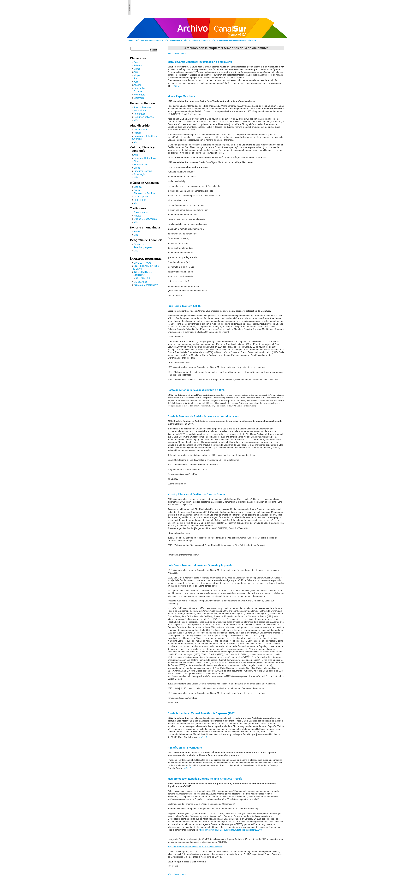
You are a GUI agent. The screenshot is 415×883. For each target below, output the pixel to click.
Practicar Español (143, 171)
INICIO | (131, 40)
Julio (136, 81)
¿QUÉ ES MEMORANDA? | (145, 40)
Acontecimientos (142, 107)
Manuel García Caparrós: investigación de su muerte (200, 62)
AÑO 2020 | (216, 40)
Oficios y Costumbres (145, 218)
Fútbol (137, 231)
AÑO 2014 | (160, 40)
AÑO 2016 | (179, 40)
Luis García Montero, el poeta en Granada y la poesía (200, 565)
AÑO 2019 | (207, 40)
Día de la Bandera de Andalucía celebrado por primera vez (203, 416)
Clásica (138, 186)
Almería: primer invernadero (185, 747)
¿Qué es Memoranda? (146, 284)
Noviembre (139, 94)
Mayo (137, 75)
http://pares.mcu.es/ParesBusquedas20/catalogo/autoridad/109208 (230, 830)
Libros (137, 167)
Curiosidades (141, 129)
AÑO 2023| (243, 40)
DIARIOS (140, 275)
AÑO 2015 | (169, 40)
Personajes (140, 113)
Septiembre (140, 88)
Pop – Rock (140, 199)
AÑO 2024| (252, 40)
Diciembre (139, 97)
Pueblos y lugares (143, 247)
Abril (135, 72)
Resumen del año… (144, 117)
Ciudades (139, 244)
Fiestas (137, 215)
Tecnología (139, 174)
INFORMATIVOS (143, 272)
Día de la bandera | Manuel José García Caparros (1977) (201, 713)
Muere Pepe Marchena (181, 96)
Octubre (138, 91)
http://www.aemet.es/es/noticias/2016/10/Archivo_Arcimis (195, 847)
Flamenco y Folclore (144, 193)
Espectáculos (141, 164)
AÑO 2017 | (188, 40)
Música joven (141, 196)
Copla (137, 190)
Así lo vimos (140, 110)
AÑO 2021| (225, 40)
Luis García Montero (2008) (184, 306)
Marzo (137, 68)
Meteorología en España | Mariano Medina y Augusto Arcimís (205, 778)
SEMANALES (142, 278)
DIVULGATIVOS (142, 262)
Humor (137, 132)
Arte (135, 154)
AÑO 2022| (234, 40)
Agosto (137, 84)
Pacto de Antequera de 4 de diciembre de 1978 (196, 390)
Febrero (138, 65)
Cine (136, 161)
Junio (136, 78)
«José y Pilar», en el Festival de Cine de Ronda (196, 494)
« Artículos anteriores (177, 54)
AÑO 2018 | (197, 40)
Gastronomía (141, 212)
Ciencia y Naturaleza (145, 158)
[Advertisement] (269, 7)
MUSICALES (141, 281)
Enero (137, 62)
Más (136, 120)
